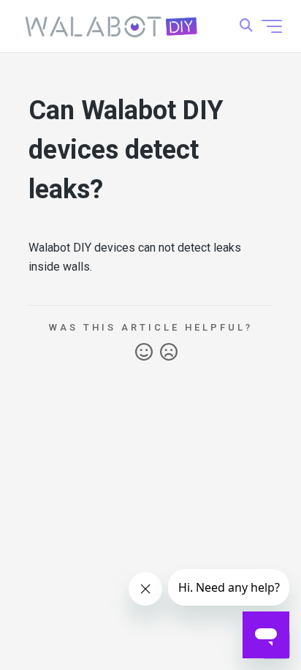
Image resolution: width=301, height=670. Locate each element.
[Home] (112, 26)
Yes (144, 352)
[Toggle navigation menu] (271, 26)
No (169, 352)
